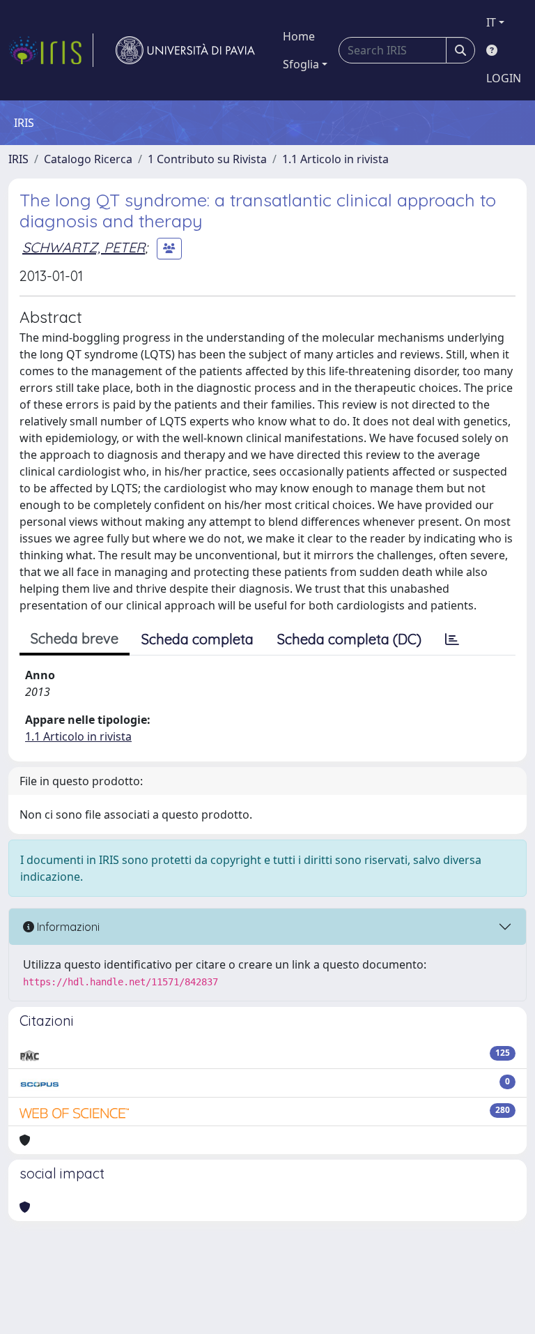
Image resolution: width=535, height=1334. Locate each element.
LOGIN (503, 78)
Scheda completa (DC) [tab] (349, 639)
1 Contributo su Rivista (207, 159)
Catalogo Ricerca (88, 159)
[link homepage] (50, 50)
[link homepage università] (185, 50)
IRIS (18, 159)
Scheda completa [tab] (197, 639)
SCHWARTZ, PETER (83, 247)
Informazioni (67, 927)
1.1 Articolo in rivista (335, 159)
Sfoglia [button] (301, 64)
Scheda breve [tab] (74, 638)
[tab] (452, 639)
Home (299, 36)
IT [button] (491, 22)
